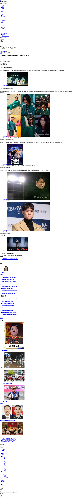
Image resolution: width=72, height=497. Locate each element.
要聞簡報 (3, 20)
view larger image (4, 85)
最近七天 (11, 47)
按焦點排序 (9, 45)
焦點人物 (5, 468)
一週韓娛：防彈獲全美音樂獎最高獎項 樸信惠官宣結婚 (10, 258)
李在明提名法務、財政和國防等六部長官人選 (8, 303)
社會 (2, 15)
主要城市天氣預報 (4, 33)
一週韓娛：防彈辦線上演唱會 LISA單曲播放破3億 (9, 261)
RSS (2, 32)
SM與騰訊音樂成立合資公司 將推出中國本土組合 (9, 314)
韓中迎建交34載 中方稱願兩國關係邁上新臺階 (9, 293)
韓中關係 (5, 462)
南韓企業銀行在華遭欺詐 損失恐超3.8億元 (8, 279)
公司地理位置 (6, 477)
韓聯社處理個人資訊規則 (5, 36)
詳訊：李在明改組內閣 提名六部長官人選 (8, 305)
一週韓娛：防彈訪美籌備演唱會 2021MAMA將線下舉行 (10, 259)
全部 (3, 47)
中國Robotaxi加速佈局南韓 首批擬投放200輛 (8, 438)
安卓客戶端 (3, 480)
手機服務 (3, 34)
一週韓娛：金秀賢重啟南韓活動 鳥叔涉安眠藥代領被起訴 (10, 298)
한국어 (3, 450)
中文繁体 (3, 449)
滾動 (2, 12)
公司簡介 (3, 35)
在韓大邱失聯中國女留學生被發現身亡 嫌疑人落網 (9, 290)
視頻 (2, 22)
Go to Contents (2, 0)
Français (3, 454)
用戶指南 (5, 476)
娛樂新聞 (3, 25)
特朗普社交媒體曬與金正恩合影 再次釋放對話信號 (9, 286)
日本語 (3, 451)
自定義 (15, 47)
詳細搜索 (2, 41)
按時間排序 (4, 45)
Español (3, 453)
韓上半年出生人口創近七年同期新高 (7, 288)
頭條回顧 (5, 465)
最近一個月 (7, 47)
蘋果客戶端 (3, 481)
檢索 (1, 40)
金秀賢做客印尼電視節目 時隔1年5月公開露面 (9, 277)
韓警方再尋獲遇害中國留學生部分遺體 (7, 301)
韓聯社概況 (3, 474)
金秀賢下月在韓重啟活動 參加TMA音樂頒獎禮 (9, 281)
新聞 (2, 456)
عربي (3, 452)
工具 (2, 471)
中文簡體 (2, 447)
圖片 (2, 21)
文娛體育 (3, 16)
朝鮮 (2, 17)
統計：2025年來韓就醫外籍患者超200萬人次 (8, 440)
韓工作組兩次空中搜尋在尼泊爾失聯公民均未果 (9, 439)
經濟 (2, 14)
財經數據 (5, 469)
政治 (2, 13)
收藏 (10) (3, 27)
